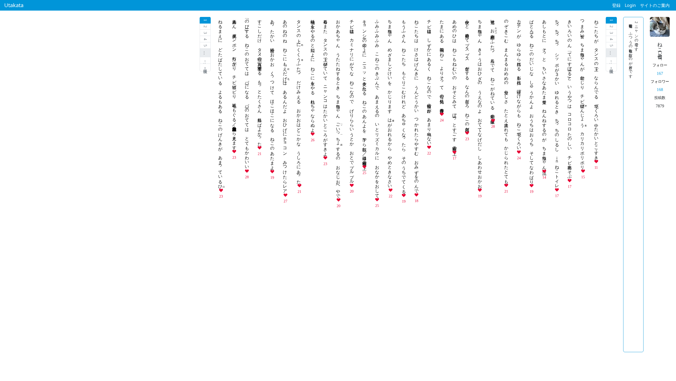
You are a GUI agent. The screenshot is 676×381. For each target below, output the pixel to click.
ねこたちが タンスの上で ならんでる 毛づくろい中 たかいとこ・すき (596, 87)
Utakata (14, 5)
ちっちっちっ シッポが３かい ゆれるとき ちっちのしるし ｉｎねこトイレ (557, 101)
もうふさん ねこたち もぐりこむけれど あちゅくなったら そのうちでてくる (404, 104)
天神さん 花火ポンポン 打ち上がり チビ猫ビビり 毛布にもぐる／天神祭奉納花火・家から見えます (234, 82)
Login (630, 5)
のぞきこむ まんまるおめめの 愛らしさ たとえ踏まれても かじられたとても (506, 99)
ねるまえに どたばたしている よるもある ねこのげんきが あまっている (220, 102)
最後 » (611, 67)
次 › (611, 60)
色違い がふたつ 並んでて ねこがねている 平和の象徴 (492, 67)
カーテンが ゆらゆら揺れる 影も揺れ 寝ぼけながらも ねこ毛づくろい (519, 82)
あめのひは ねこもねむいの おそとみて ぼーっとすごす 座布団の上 (454, 82)
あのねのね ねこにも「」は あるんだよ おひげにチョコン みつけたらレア (285, 104)
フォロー (659, 65)
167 (660, 73)
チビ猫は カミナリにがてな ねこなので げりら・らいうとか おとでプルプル (352, 99)
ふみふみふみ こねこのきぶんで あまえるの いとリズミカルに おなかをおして (377, 106)
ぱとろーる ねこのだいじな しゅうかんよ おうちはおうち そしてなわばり (531, 99)
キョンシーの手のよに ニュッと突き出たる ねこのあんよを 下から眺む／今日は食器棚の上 (364, 90)
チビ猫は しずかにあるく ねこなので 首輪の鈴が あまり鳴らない (429, 80)
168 (660, 89)
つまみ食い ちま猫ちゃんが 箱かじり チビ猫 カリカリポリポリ (582, 92)
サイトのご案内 (655, 5)
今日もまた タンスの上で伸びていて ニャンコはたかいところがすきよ (325, 85)
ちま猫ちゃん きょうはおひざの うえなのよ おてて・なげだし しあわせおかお (480, 101)
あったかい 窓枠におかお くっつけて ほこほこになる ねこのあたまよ (272, 92)
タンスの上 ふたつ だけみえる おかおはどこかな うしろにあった (299, 99)
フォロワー (660, 81)
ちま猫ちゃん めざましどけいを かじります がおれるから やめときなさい (390, 101)
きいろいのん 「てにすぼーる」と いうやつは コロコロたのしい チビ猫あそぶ (569, 97)
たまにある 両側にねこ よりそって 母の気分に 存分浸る (442, 63)
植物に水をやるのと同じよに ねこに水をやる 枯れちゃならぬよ (313, 73)
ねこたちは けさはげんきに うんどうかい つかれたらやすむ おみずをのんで (416, 104)
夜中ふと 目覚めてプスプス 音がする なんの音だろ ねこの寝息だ (467, 73)
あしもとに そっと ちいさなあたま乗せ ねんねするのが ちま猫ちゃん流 (544, 92)
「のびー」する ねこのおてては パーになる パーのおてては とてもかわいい (247, 92)
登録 (616, 5)
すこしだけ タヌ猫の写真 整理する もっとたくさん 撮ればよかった (259, 80)
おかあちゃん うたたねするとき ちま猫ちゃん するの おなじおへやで (338, 106)
